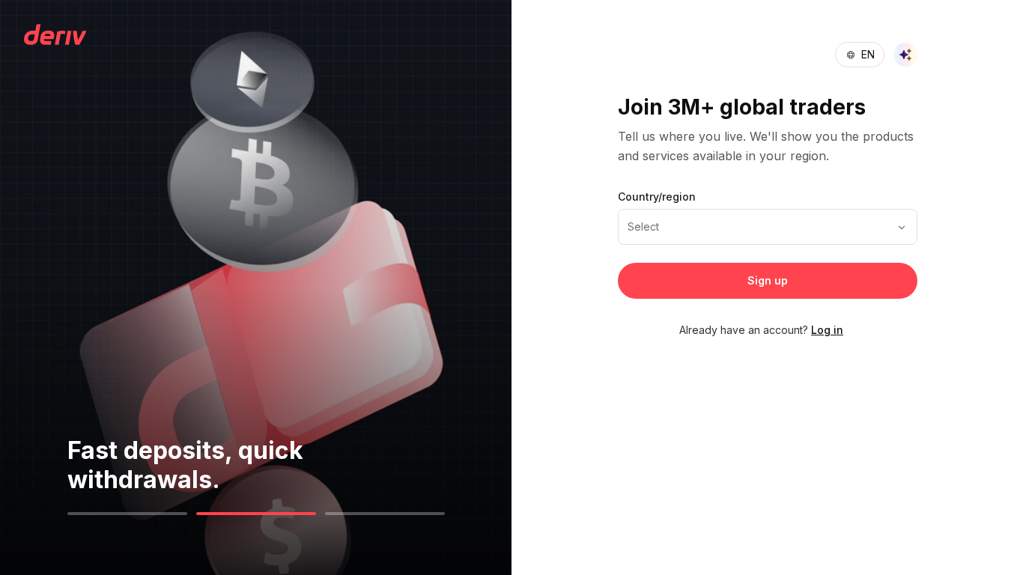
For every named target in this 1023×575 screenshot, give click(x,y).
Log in (827, 329)
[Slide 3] (385, 513)
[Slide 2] (256, 513)
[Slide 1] (127, 513)
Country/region (657, 196)
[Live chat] (905, 55)
